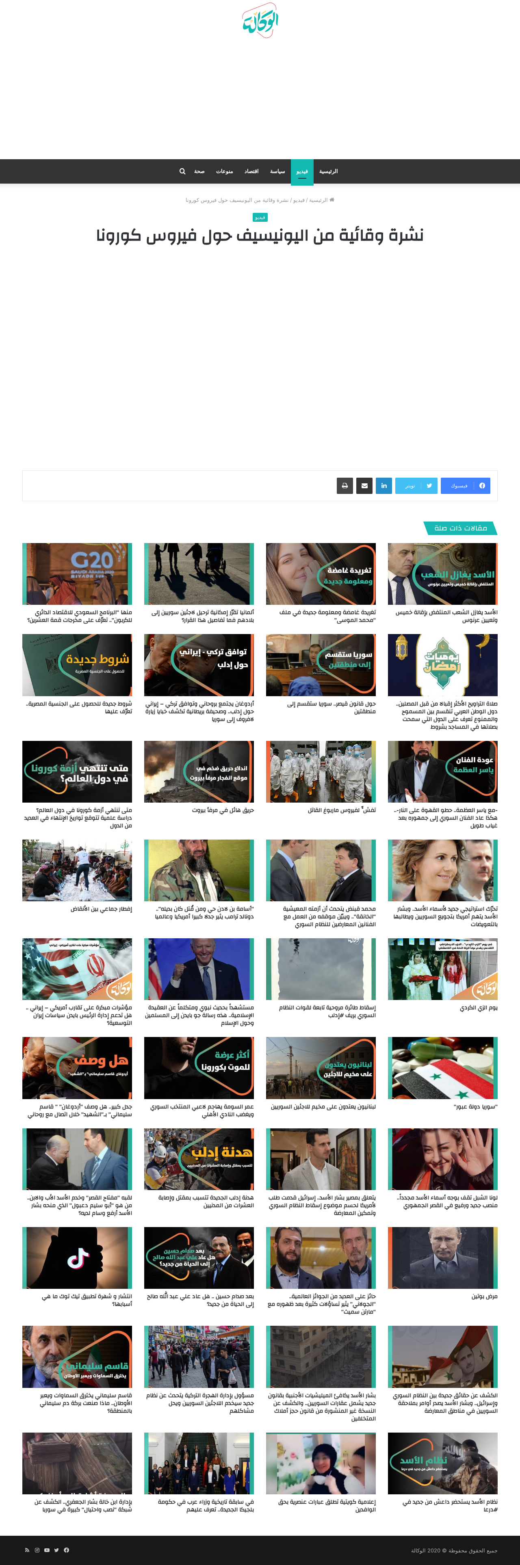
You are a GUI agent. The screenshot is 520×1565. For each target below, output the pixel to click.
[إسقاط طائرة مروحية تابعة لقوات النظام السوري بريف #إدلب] (321, 969)
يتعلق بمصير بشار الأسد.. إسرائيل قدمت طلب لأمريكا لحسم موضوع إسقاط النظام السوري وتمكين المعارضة (322, 1206)
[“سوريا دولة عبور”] (443, 1068)
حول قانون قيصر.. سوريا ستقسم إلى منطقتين (331, 708)
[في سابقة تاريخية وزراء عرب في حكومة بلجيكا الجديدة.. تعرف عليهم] (199, 1463)
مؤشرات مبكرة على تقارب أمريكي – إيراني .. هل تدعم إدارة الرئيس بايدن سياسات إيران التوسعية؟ (79, 1015)
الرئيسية (328, 171)
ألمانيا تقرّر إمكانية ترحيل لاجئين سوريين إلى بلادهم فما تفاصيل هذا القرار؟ (203, 616)
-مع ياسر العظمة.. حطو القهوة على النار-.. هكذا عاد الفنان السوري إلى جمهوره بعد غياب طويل (446, 818)
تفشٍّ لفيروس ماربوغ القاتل (342, 810)
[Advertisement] (260, 102)
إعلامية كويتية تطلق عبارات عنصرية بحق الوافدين (327, 1506)
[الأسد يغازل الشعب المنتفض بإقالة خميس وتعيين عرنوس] (443, 574)
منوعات (224, 171)
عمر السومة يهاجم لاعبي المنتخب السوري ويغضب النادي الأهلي (202, 1111)
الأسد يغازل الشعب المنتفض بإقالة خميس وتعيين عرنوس (447, 616)
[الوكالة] (260, 20)
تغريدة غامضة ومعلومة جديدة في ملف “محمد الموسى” (328, 616)
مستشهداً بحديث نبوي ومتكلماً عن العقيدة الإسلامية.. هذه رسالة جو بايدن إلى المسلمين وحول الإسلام (199, 1015)
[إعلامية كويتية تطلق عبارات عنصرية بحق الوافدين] (321, 1463)
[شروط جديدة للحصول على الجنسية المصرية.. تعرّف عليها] (77, 665)
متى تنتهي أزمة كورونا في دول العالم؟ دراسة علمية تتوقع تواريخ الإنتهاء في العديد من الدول (78, 818)
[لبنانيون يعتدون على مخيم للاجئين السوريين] (321, 1068)
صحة (199, 171)
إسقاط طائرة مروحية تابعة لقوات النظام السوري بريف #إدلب (327, 1011)
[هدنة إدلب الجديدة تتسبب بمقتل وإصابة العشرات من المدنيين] (199, 1159)
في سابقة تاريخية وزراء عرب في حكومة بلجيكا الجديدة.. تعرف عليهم (206, 1506)
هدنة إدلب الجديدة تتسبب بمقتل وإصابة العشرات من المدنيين (206, 1202)
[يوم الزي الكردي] (443, 969)
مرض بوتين (485, 1296)
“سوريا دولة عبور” (476, 1107)
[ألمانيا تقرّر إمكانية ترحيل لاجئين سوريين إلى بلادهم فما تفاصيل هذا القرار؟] (199, 574)
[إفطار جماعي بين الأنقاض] (77, 870)
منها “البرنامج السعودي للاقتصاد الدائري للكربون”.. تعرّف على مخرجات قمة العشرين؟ (79, 616)
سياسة (277, 171)
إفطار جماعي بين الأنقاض (101, 909)
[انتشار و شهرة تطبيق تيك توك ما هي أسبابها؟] (77, 1258)
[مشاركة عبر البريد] (364, 486)
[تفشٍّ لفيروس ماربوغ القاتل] (321, 772)
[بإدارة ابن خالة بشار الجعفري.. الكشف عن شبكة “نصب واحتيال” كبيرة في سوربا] (77, 1463)
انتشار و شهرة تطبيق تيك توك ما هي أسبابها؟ (87, 1300)
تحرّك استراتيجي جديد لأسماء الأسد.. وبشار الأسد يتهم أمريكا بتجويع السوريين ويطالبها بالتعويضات (445, 917)
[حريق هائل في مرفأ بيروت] (199, 772)
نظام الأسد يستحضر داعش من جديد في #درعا (450, 1506)
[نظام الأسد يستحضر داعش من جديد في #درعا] (443, 1463)
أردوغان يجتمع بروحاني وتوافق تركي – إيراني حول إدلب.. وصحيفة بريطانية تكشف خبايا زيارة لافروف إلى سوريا (199, 712)
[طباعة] (345, 486)
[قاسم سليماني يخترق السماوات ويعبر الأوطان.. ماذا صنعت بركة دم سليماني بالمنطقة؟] (77, 1357)
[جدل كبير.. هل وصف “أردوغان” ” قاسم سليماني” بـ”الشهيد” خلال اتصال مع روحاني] (77, 1068)
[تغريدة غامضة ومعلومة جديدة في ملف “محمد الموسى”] (321, 574)
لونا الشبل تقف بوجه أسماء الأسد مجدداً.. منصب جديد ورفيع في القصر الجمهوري (447, 1202)
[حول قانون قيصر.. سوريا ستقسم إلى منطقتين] (321, 665)
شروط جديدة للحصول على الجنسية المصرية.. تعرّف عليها (79, 708)
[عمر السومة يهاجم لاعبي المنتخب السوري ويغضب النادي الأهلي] (199, 1068)
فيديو (302, 171)
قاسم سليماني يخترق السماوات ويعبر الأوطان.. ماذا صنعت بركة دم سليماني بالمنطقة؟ (86, 1403)
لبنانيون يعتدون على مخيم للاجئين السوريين (323, 1107)
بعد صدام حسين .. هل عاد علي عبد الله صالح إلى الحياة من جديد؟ (200, 1300)
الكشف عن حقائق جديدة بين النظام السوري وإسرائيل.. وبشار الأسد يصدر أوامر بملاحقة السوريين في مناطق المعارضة (445, 1403)
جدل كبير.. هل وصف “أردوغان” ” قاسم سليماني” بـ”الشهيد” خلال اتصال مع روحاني (80, 1111)
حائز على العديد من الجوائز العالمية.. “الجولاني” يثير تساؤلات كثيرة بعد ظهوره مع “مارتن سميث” (322, 1304)
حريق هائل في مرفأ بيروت (223, 810)
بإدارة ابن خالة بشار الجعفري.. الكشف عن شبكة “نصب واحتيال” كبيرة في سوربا (83, 1506)
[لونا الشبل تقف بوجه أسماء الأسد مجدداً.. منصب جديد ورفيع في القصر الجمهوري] (443, 1159)
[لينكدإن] (384, 486)
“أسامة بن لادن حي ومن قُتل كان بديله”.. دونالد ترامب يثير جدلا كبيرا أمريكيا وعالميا (204, 913)
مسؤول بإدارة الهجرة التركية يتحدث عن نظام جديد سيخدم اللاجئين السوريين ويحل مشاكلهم (200, 1403)
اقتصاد (252, 171)
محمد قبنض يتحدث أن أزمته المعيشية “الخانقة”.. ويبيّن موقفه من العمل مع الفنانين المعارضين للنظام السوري (329, 917)
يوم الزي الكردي (479, 1007)
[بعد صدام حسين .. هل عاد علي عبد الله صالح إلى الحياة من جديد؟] (199, 1258)
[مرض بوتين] (443, 1258)
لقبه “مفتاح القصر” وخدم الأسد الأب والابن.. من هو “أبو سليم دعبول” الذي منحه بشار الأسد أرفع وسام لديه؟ (79, 1206)
